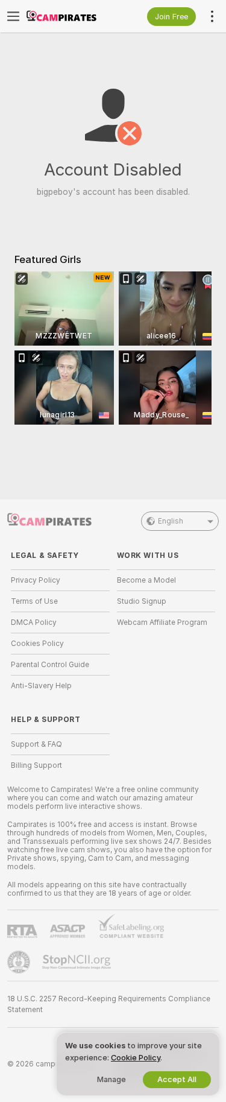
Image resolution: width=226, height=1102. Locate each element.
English (170, 521)
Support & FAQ (36, 744)
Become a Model (146, 580)
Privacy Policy (35, 580)
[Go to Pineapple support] (20, 962)
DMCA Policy (34, 622)
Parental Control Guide (50, 664)
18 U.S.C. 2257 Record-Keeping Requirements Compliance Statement (108, 1004)
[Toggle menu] (13, 16)
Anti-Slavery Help (41, 686)
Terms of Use (34, 601)
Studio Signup (141, 601)
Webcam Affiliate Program (162, 622)
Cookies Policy (37, 643)
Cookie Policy (135, 1057)
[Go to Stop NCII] (77, 962)
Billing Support (36, 765)
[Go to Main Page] (70, 16)
